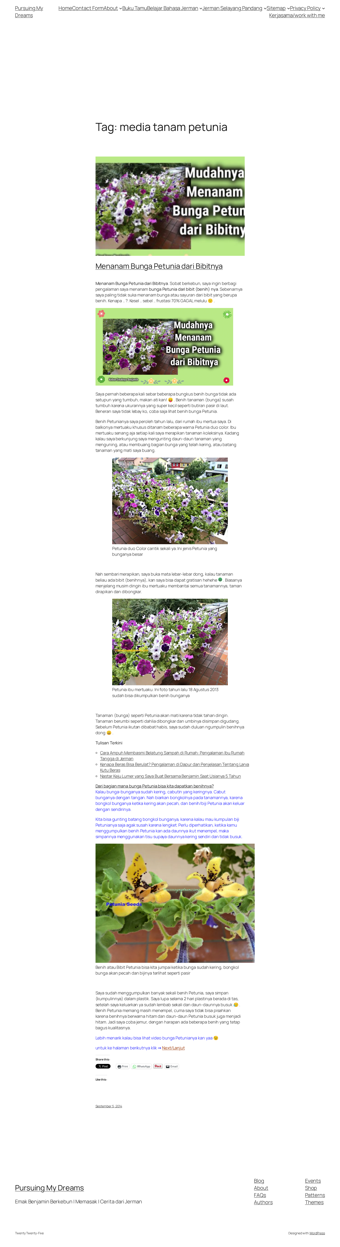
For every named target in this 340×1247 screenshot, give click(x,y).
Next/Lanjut (173, 1048)
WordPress (317, 1233)
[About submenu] (120, 8)
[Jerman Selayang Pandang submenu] (265, 8)
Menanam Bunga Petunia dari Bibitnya (159, 266)
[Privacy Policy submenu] (323, 8)
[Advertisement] (170, 72)
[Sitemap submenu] (288, 8)
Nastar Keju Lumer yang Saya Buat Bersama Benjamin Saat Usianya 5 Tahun (170, 776)
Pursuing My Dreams (29, 12)
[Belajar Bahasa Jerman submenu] (200, 8)
